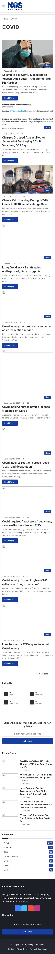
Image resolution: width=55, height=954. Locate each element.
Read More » (10, 98)
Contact (11, 949)
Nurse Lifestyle (11, 856)
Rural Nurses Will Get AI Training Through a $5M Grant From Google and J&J (36, 764)
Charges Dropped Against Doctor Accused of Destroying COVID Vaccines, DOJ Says (23, 141)
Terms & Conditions (38, 949)
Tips (6, 852)
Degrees (8, 861)
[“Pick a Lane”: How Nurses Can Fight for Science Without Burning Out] (10, 819)
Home (6, 19)
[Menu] (3, 7)
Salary (7, 865)
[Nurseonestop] (15, 6)
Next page (43, 674)
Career (7, 870)
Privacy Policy (22, 949)
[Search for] (51, 7)
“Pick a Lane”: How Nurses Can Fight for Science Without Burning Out (35, 818)
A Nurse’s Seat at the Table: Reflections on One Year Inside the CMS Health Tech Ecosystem (36, 805)
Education (8, 847)
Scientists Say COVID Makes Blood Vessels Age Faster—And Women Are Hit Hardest (26, 78)
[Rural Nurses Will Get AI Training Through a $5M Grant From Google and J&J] (10, 765)
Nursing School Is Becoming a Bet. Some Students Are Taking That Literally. (36, 778)
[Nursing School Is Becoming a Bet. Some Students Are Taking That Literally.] (10, 778)
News (6, 843)
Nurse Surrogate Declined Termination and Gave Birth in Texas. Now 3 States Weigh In (34, 791)
